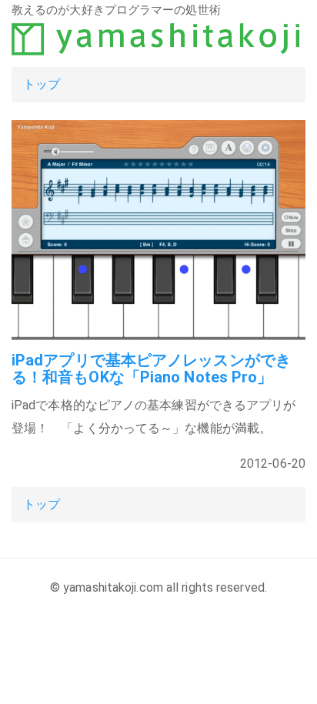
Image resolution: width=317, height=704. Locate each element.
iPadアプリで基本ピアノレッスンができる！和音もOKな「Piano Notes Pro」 (151, 368)
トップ (41, 84)
